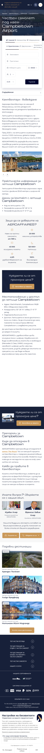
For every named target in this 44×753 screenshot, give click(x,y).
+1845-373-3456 (35, 703)
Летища (23, 13)
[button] (22, 286)
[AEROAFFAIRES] (2, 5)
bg (29, 5)
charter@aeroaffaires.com (24, 705)
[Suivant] (7, 174)
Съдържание (8, 92)
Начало (4, 13)
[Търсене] (35, 5)
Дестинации (14, 13)
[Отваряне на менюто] (40, 5)
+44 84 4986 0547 (22, 703)
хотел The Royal (9, 452)
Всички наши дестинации (22, 630)
